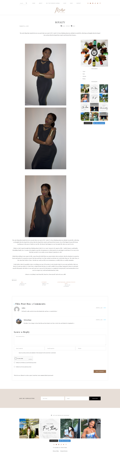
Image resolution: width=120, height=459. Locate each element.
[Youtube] (90, 3)
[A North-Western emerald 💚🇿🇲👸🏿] (103, 116)
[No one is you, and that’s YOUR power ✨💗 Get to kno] (85, 98)
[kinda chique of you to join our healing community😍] (85, 88)
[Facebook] (92, 3)
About (40, 3)
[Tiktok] (95, 3)
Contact (78, 3)
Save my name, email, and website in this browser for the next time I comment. (37, 352)
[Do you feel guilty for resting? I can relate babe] (94, 98)
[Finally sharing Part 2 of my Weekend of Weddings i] (85, 107)
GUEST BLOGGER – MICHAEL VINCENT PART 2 (66, 282)
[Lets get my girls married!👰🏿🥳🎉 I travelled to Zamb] (94, 116)
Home (33, 3)
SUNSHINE (44, 282)
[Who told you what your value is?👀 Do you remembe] (103, 88)
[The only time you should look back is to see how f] (94, 88)
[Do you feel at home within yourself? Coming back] (94, 107)
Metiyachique (27, 320)
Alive (22, 282)
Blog (65, 3)
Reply (105, 307)
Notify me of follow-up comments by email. (26, 362)
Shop (71, 3)
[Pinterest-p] (100, 3)
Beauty (63, 26)
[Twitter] (97, 3)
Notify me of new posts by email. (23, 366)
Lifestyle (68, 26)
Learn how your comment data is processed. (42, 375)
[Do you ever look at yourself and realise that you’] (103, 98)
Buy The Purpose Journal (53, 3)
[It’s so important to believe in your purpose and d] (103, 107)
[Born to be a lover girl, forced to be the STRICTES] (85, 116)
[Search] (26, 3)
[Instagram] (87, 3)
